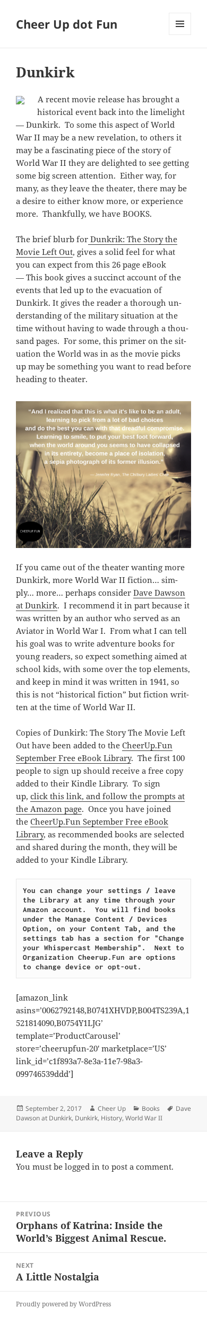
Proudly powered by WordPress (63, 1304)
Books (151, 1108)
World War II (143, 1117)
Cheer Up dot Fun (66, 24)
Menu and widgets (180, 34)
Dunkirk (86, 1117)
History (111, 1117)
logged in (82, 1166)
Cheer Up (112, 1108)
